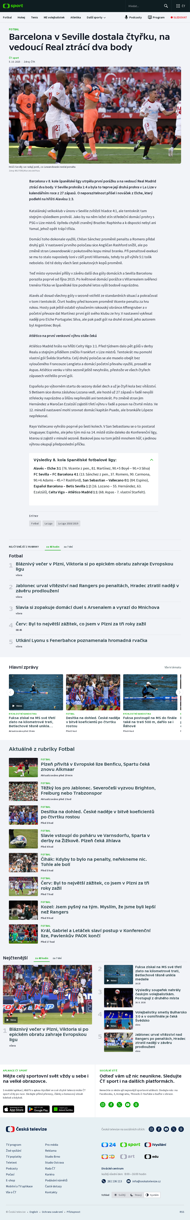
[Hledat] (166, 6)
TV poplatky (13, 1156)
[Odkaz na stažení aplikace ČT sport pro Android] (38, 1109)
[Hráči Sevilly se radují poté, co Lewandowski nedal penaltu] (95, 115)
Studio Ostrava (54, 1162)
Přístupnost (73, 1211)
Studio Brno (52, 1156)
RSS (182, 1211)
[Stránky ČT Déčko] (108, 1158)
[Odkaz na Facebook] (111, 1105)
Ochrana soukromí (52, 1211)
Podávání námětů (56, 1180)
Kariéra (49, 1174)
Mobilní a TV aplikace (19, 1186)
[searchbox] (144, 6)
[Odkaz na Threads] (136, 1105)
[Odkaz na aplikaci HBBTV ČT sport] (63, 1109)
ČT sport (14, 57)
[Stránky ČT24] (108, 1146)
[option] (120, 1195)
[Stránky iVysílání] (155, 1146)
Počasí (10, 1174)
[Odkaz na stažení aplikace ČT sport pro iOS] (14, 1109)
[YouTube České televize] (166, 1129)
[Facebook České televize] (159, 1129)
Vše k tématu (173, 667)
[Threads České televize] (181, 1129)
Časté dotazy (53, 1186)
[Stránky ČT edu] (151, 1158)
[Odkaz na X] (119, 1105)
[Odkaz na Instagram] (103, 1105)
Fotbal (14, 29)
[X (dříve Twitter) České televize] (174, 1129)
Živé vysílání (13, 1150)
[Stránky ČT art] (127, 1158)
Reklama (50, 1150)
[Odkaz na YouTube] (128, 1105)
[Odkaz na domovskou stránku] (18, 6)
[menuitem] (7, 17)
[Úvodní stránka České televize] (27, 1129)
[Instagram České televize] (151, 1129)
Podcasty (12, 1168)
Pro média (51, 1144)
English (34, 1211)
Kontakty (51, 1192)
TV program (13, 1144)
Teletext (11, 1162)
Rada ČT (50, 1168)
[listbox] (136, 1195)
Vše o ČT (11, 1192)
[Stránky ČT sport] (130, 1146)
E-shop (10, 1180)
